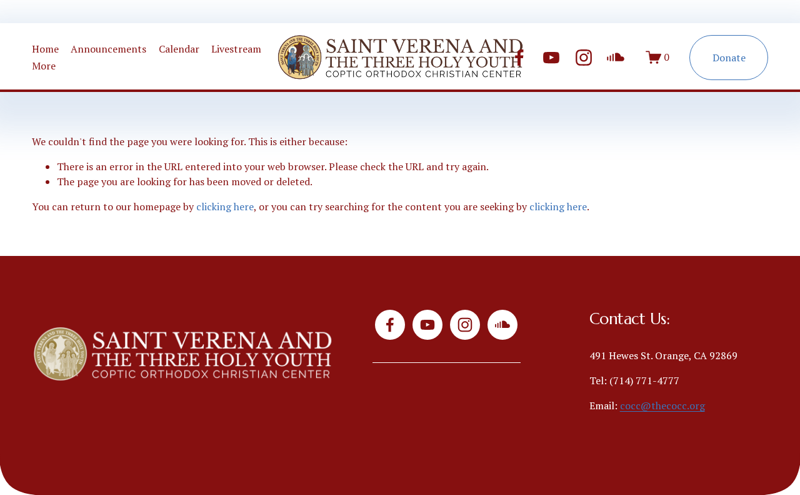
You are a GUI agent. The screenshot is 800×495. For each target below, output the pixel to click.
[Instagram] (584, 58)
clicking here (225, 206)
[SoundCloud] (616, 58)
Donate (729, 57)
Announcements (108, 49)
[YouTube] (551, 58)
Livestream (236, 49)
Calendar (179, 49)
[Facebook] (519, 58)
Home (45, 49)
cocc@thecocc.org (662, 405)
